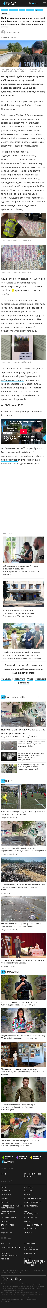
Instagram (19, 678)
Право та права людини (8, 1213)
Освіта (27, 1195)
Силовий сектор (8, 1217)
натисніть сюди (31, 1299)
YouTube (24, 682)
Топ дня (28, 1233)
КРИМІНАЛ (13, 10)
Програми (5, 1259)
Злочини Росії (7, 1225)
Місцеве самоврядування (32, 1213)
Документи (29, 1253)
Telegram (6, 678)
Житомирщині (13, 80)
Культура (28, 1191)
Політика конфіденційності (9, 1254)
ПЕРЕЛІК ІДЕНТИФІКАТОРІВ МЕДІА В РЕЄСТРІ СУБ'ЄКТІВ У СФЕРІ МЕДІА (34, 1262)
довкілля (39, 10)
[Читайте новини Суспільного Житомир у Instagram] (7, 1279)
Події (3, 1187)
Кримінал (5, 13)
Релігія (27, 1221)
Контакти (5, 1244)
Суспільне (30, 1297)
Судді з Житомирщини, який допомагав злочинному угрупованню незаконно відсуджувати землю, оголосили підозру (22, 655)
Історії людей (30, 1217)
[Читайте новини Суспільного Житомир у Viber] (16, 1279)
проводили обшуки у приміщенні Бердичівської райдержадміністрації (20, 376)
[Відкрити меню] (45, 3)
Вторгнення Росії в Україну (32, 1175)
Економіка (6, 1195)
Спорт (4, 1229)
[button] (7, 290)
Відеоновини (7, 1233)
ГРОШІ (22, 10)
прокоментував (9, 459)
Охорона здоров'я (32, 1202)
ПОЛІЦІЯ (4, 10)
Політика (5, 1221)
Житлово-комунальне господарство (11, 1207)
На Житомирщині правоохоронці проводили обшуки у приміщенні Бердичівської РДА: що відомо (19, 613)
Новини (4, 1174)
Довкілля (5, 1202)
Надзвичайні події (32, 1198)
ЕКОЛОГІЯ (30, 10)
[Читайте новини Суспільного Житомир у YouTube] (11, 1279)
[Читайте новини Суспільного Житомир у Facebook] (3, 1279)
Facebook (40, 678)
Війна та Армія (31, 1229)
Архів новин (29, 1244)
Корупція (28, 1187)
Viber (30, 678)
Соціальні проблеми (33, 1225)
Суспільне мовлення (10, 1247)
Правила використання (31, 1248)
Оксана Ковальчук (13, 32)
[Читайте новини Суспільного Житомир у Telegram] (20, 1279)
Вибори (4, 1198)
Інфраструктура (31, 1206)
